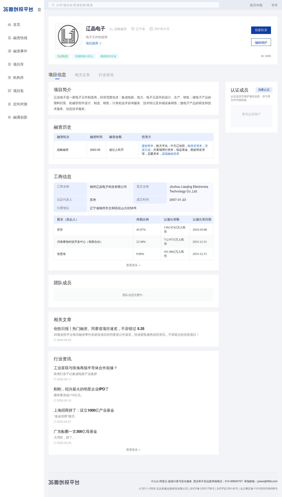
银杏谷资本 (195, 145)
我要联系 (261, 30)
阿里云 (164, 481)
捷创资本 (147, 145)
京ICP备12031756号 (202, 488)
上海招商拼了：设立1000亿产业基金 (84, 410)
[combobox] (133, 5)
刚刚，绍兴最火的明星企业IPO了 (81, 389)
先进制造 (62, 56)
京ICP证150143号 (227, 488)
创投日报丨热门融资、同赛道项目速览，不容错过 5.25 (99, 328)
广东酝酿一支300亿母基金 (75, 431)
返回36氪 (256, 5)
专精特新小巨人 (84, 56)
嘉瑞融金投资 (170, 153)
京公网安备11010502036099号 (259, 488)
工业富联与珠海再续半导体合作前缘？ (85, 367)
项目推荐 (92, 43)
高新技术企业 (108, 56)
